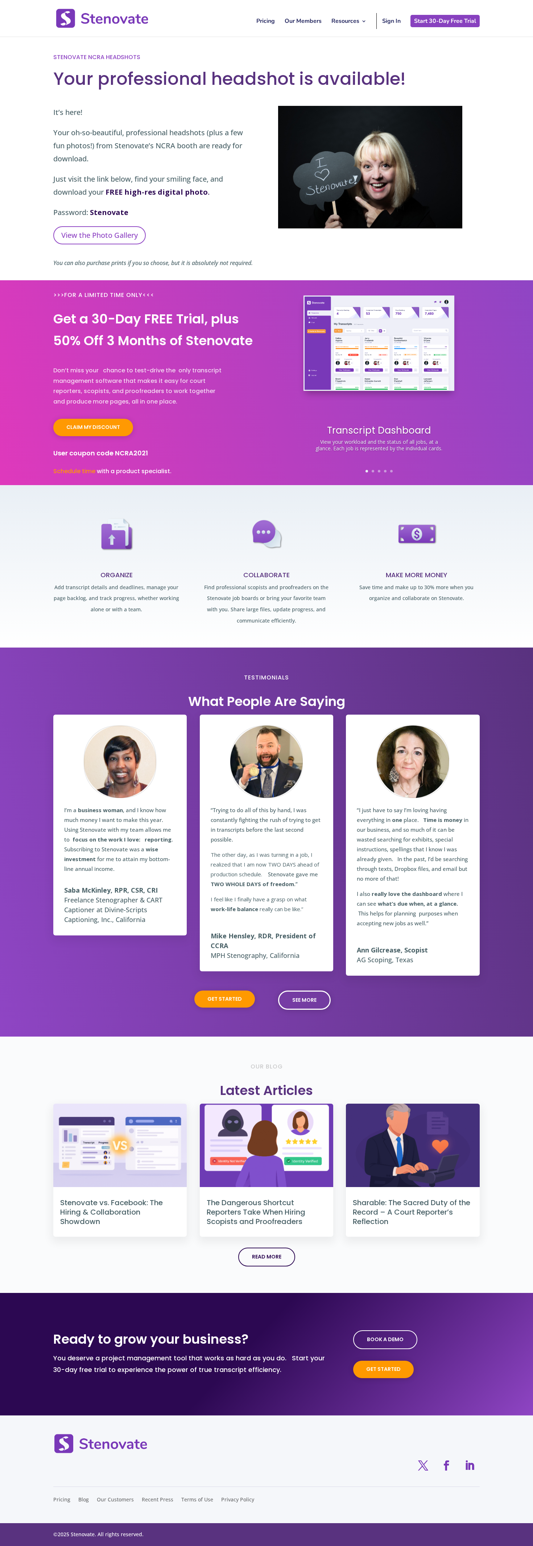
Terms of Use (197, 1500)
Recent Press (157, 1500)
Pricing (265, 21)
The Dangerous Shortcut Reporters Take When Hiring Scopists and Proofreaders (256, 1212)
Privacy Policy (237, 1500)
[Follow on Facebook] (446, 1465)
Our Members (303, 21)
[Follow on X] (423, 1465)
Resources (345, 21)
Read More (266, 1256)
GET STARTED (224, 999)
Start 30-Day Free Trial (445, 21)
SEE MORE (304, 1000)
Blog (83, 1500)
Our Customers (115, 1500)
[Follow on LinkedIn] (469, 1465)
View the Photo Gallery (99, 235)
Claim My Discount (93, 427)
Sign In (391, 21)
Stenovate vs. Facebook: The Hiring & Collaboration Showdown (111, 1212)
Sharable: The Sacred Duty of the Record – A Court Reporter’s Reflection (411, 1212)
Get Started (383, 1369)
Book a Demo (385, 1339)
